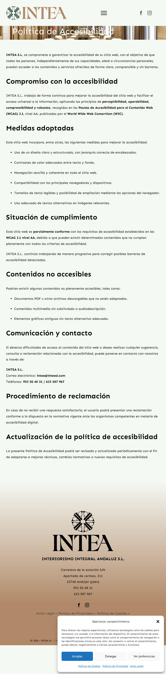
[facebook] (141, 13)
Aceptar (77, 656)
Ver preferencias (144, 656)
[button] (158, 622)
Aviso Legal (136, 666)
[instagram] (149, 13)
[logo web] (36, 8)
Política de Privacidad (115, 666)
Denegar (110, 656)
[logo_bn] (83, 512)
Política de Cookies (89, 666)
